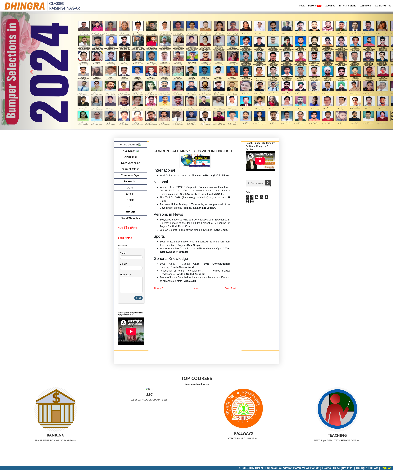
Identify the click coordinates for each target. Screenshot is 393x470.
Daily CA (312, 6)
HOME (302, 6)
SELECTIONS (365, 6)
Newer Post (160, 288)
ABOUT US (330, 6)
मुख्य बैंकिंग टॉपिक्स (128, 227)
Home (196, 288)
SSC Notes (125, 238)
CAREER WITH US (383, 6)
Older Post (230, 288)
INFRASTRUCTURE (347, 6)
